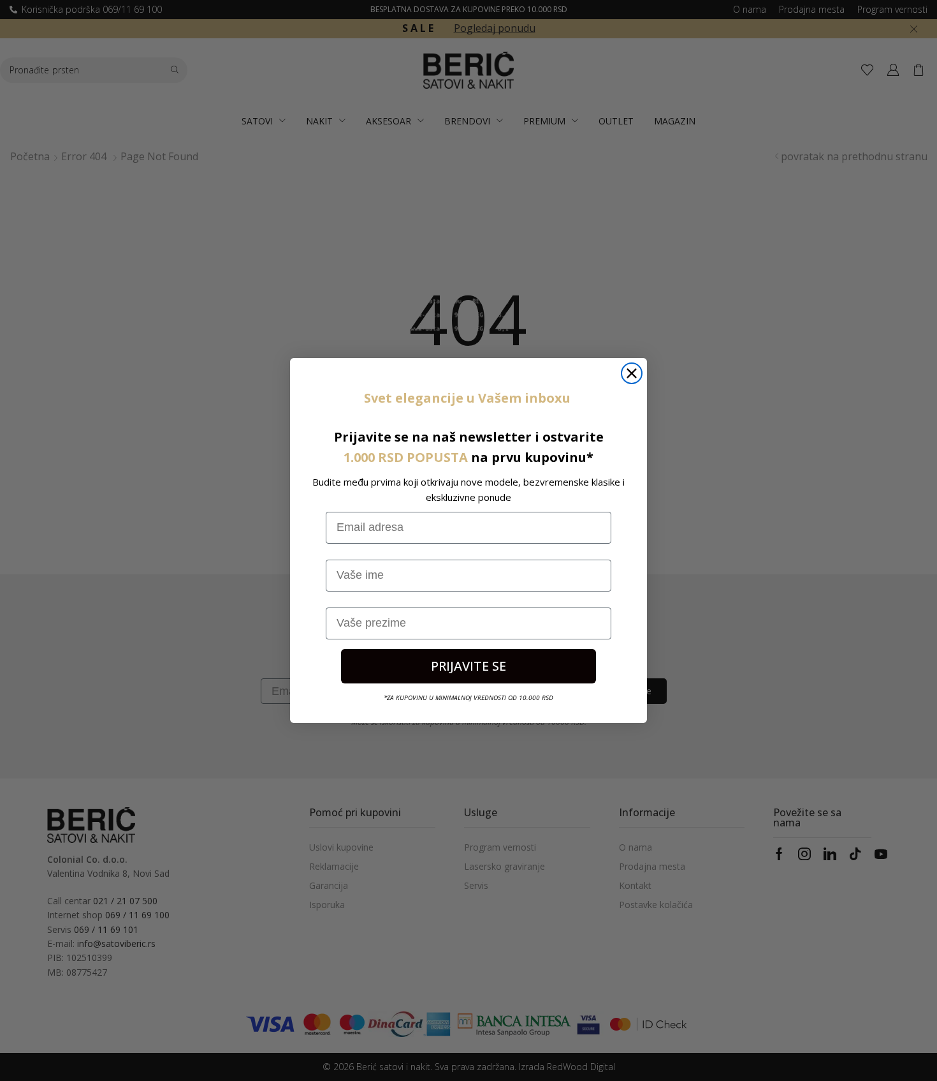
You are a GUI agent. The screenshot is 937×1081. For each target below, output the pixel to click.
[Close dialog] (631, 373)
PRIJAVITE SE (468, 666)
